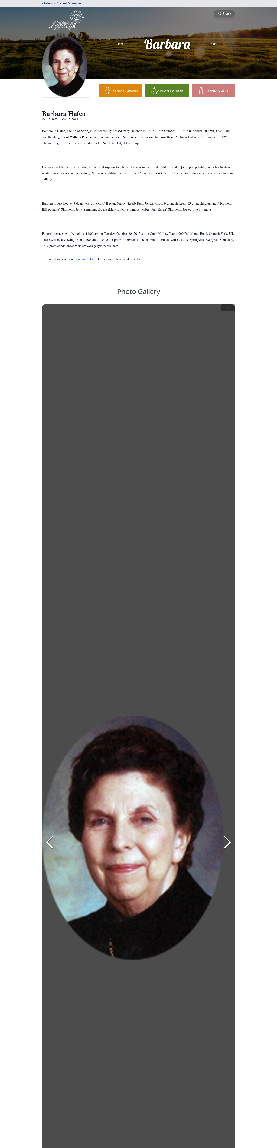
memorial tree (87, 259)
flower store (144, 259)
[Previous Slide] (49, 842)
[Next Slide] (227, 842)
